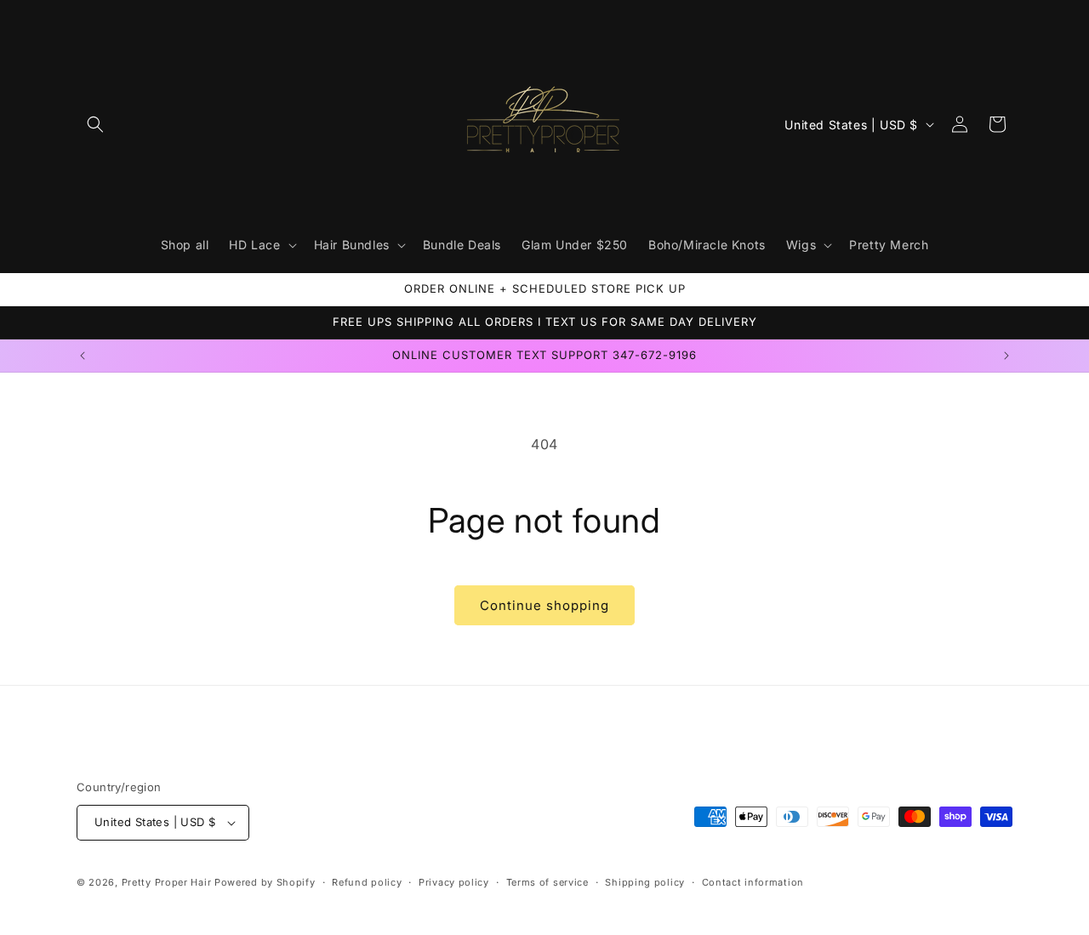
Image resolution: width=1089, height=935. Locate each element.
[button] (95, 124)
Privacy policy (454, 882)
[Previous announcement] (82, 355)
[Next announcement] (1006, 355)
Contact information (753, 882)
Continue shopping (544, 605)
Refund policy (367, 882)
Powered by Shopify (265, 882)
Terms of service (547, 882)
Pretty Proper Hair (168, 882)
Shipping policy (645, 882)
